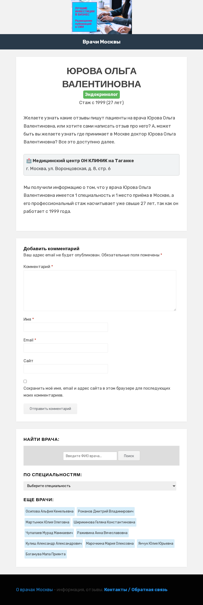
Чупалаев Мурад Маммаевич (49, 533)
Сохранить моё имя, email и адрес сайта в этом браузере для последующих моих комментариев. (97, 391)
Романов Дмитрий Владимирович (105, 511)
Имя (29, 319)
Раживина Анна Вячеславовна (102, 533)
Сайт (28, 361)
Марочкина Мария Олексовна (110, 543)
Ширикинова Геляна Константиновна (104, 522)
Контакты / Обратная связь (136, 589)
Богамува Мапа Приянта (46, 554)
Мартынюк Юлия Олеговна (47, 522)
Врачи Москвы (102, 42)
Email (30, 340)
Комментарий (38, 266)
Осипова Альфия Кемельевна (50, 511)
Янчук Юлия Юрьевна (155, 543)
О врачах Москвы (34, 589)
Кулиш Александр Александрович (54, 543)
